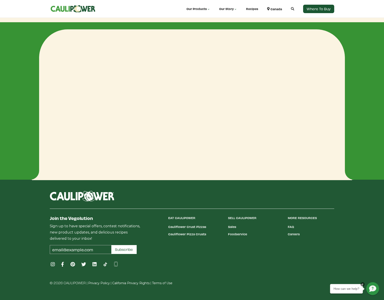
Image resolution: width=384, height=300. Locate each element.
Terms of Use (162, 283)
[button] (288, 8)
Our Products (196, 9)
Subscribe (124, 249)
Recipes (252, 9)
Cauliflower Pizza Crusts (187, 234)
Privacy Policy (99, 283)
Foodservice (237, 234)
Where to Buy (319, 9)
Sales (232, 227)
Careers (294, 234)
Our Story (226, 9)
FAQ (291, 227)
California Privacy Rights (131, 283)
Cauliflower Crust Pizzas (187, 227)
